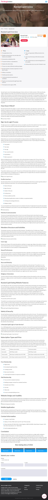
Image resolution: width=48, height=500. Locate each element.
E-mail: (26, 462)
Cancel (15, 479)
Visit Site (24, 40)
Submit (6, 479)
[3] (5, 460)
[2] (3, 460)
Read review (6, 450)
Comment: (3, 468)
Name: (2, 462)
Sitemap (37, 489)
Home (25, 487)
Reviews (26, 489)
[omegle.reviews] (6, 2)
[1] (2, 460)
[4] (6, 460)
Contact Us (38, 487)
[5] (8, 460)
